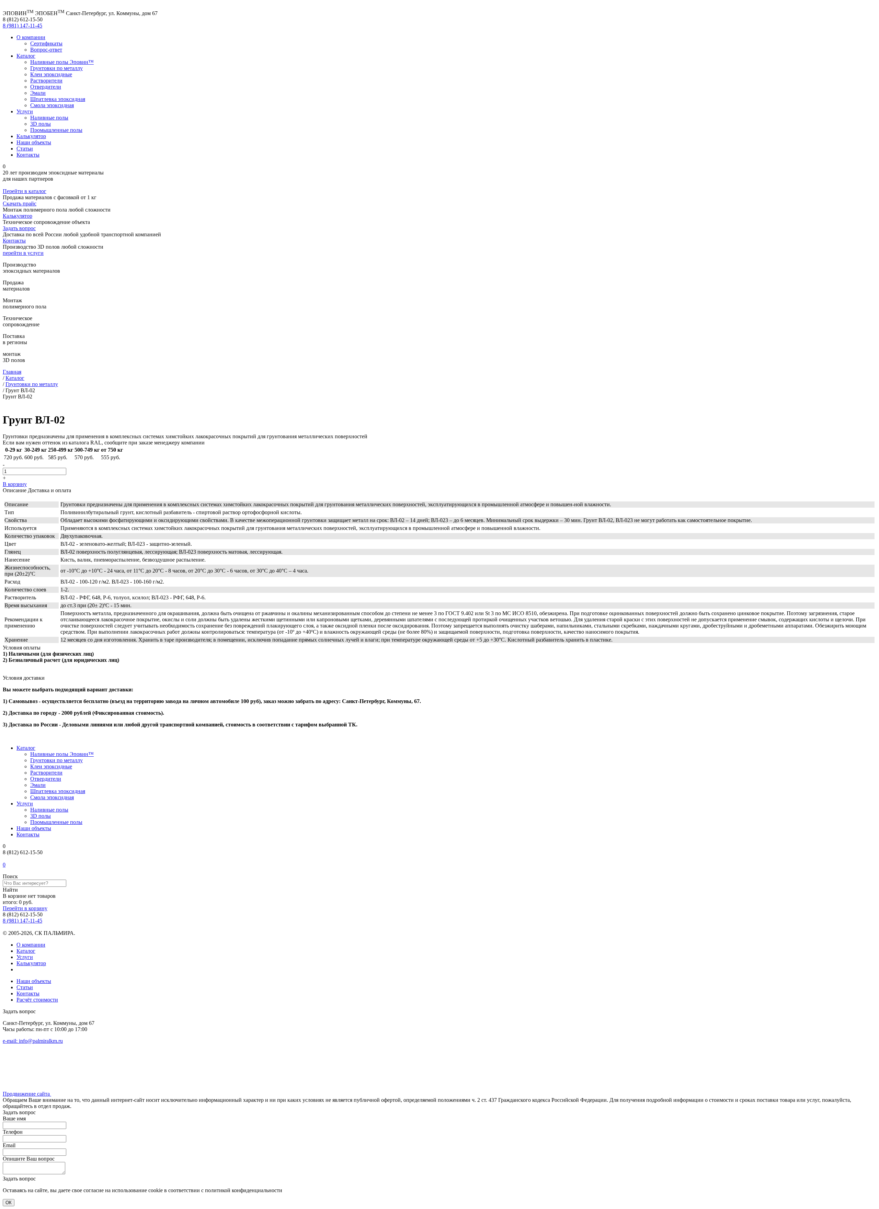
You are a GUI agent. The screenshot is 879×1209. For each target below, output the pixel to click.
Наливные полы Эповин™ (62, 62)
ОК (8, 1202)
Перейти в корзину (25, 908)
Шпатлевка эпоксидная (57, 99)
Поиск (10, 876)
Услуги (24, 111)
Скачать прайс (19, 203)
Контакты (27, 155)
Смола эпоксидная (52, 105)
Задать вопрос (19, 228)
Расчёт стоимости (37, 1000)
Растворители (46, 80)
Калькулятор (31, 136)
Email (9, 1145)
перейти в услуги (23, 253)
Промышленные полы (56, 130)
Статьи (24, 148)
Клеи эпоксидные (51, 74)
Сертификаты (46, 43)
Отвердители (45, 87)
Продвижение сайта (27, 1094)
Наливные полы (49, 118)
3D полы (40, 124)
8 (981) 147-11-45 (22, 26)
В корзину (15, 484)
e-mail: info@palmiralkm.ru (33, 1041)
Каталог (25, 56)
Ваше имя (14, 1118)
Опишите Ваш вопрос (29, 1159)
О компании (30, 37)
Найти (10, 890)
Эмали (38, 93)
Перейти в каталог (24, 191)
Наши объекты (33, 142)
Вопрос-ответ (46, 50)
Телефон (13, 1132)
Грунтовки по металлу (56, 68)
